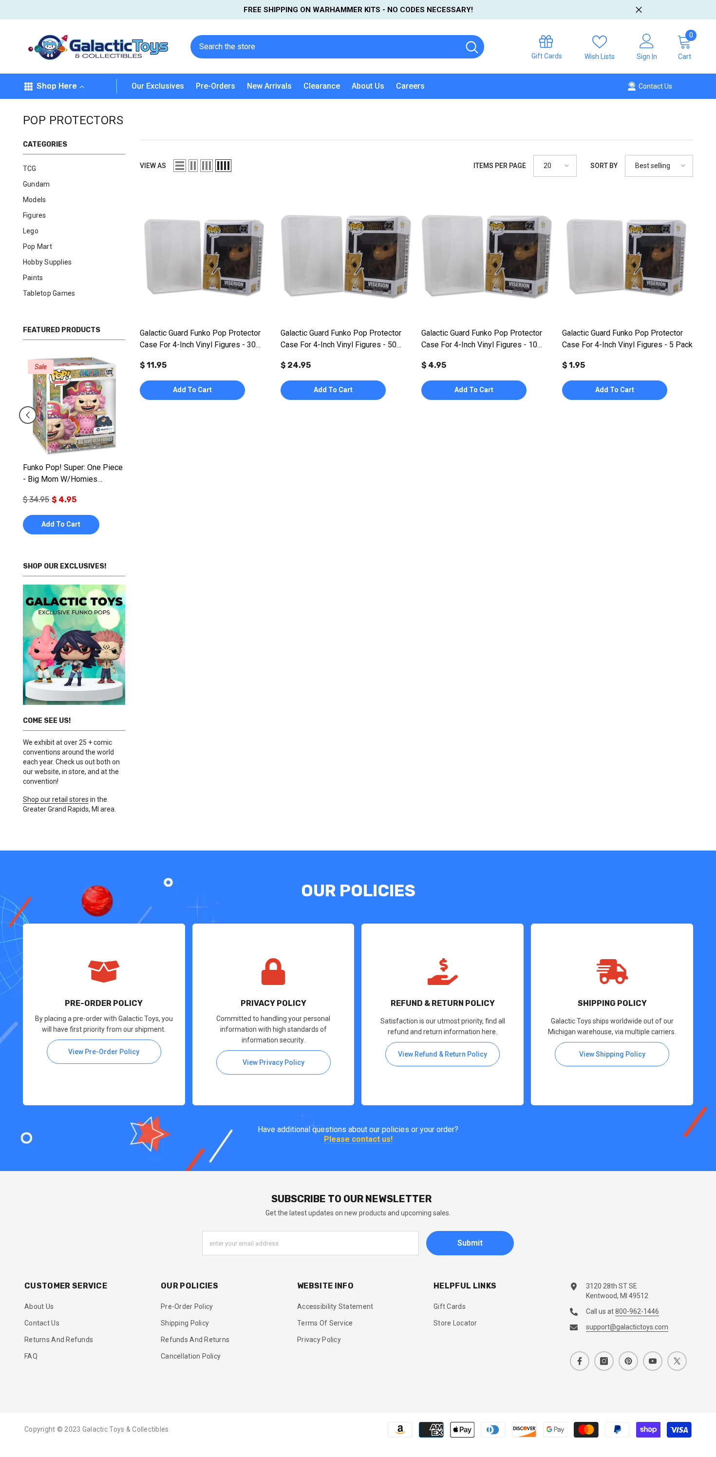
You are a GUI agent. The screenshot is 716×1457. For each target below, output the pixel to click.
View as (153, 166)
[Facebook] (579, 1361)
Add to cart (60, 524)
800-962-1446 (637, 1311)
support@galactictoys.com (627, 1327)
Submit (470, 1243)
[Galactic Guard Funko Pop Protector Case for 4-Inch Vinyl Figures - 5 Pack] (627, 256)
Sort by (604, 166)
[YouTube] (652, 1361)
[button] (28, 415)
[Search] (337, 46)
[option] (74, 449)
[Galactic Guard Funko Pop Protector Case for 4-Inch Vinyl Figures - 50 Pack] (346, 256)
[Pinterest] (628, 1361)
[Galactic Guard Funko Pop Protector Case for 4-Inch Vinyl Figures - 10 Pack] (486, 256)
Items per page (499, 166)
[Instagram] (604, 1361)
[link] (74, 645)
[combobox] (324, 46)
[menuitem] (74, 168)
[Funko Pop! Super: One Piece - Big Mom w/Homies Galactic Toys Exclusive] (74, 406)
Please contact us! (358, 1139)
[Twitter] (677, 1361)
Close (639, 10)
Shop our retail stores (56, 799)
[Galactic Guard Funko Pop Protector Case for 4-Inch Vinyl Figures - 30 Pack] (205, 256)
